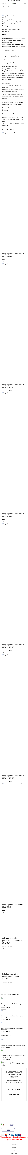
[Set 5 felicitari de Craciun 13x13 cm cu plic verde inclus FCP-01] (3, 1052)
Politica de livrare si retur (8, 1111)
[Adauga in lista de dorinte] (13, 251)
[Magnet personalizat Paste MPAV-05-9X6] (8, 1062)
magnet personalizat (8, 75)
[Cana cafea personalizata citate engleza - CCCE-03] (3, 1024)
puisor (9, 79)
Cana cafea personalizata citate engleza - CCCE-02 (12, 1016)
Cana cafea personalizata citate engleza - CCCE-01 (12, 1004)
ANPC (3, 1117)
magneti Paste (11, 77)
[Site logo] (14, 3)
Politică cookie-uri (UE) (7, 1114)
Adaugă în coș (15, 56)
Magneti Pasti (19, 21)
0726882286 (16, 1)
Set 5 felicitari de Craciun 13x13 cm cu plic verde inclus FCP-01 (13, 1056)
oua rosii (4, 79)
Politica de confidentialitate (8, 1108)
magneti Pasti (19, 77)
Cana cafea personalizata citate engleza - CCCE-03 (12, 1029)
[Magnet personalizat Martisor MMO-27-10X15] (3, 1041)
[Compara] (8, 251)
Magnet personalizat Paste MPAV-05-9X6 (12, 1064)
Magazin (13, 20)
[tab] (10, 85)
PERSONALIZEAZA (4, 251)
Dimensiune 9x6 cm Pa (9, 24)
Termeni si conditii (6, 1105)
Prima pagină (6, 20)
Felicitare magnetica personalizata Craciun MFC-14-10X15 (12, 976)
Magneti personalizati (8, 21)
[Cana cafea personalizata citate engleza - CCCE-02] (3, 1012)
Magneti (16, 75)
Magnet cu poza (12, 73)
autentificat (13, 123)
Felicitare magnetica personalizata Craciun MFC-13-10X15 (12, 940)
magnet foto (21, 73)
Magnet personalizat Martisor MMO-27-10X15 (13, 1045)
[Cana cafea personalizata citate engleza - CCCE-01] (3, 1000)
